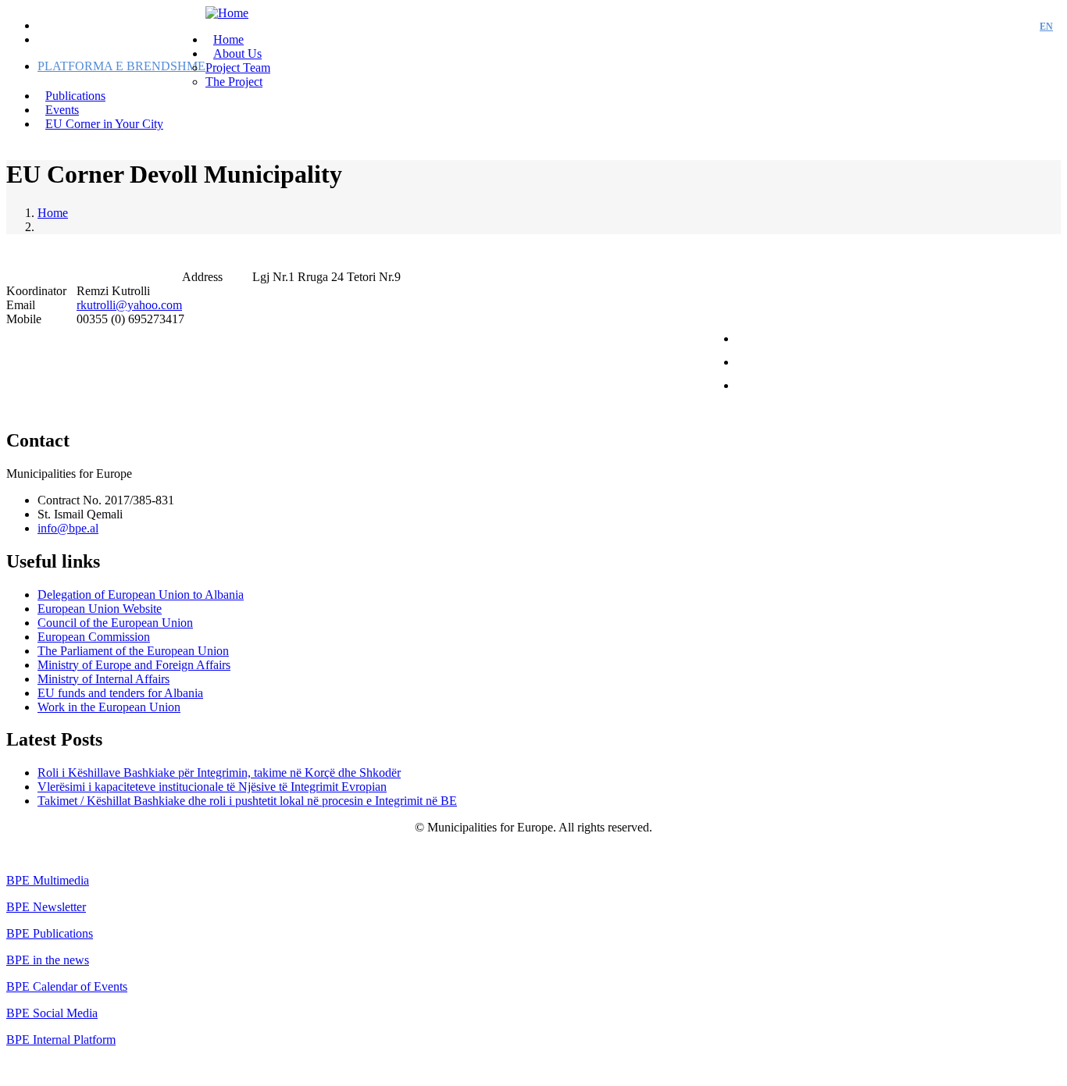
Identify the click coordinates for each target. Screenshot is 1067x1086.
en (1046, 26)
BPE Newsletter (46, 906)
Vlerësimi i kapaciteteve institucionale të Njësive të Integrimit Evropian (212, 786)
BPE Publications (49, 933)
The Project (233, 81)
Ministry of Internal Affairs (103, 678)
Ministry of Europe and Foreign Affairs (133, 664)
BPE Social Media (52, 1013)
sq (1018, 26)
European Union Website (99, 608)
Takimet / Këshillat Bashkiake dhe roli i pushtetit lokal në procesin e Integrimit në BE (247, 800)
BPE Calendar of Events (66, 986)
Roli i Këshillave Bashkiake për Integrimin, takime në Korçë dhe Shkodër (219, 772)
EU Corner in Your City (104, 123)
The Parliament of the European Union (133, 650)
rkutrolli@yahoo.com (129, 305)
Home (52, 212)
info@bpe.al (67, 528)
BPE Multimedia (47, 880)
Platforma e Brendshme (121, 66)
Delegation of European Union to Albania (140, 594)
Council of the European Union (115, 622)
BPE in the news (47, 960)
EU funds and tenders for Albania (120, 693)
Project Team (237, 67)
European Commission (93, 636)
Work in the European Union (108, 707)
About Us (237, 53)
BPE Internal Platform (61, 1039)
